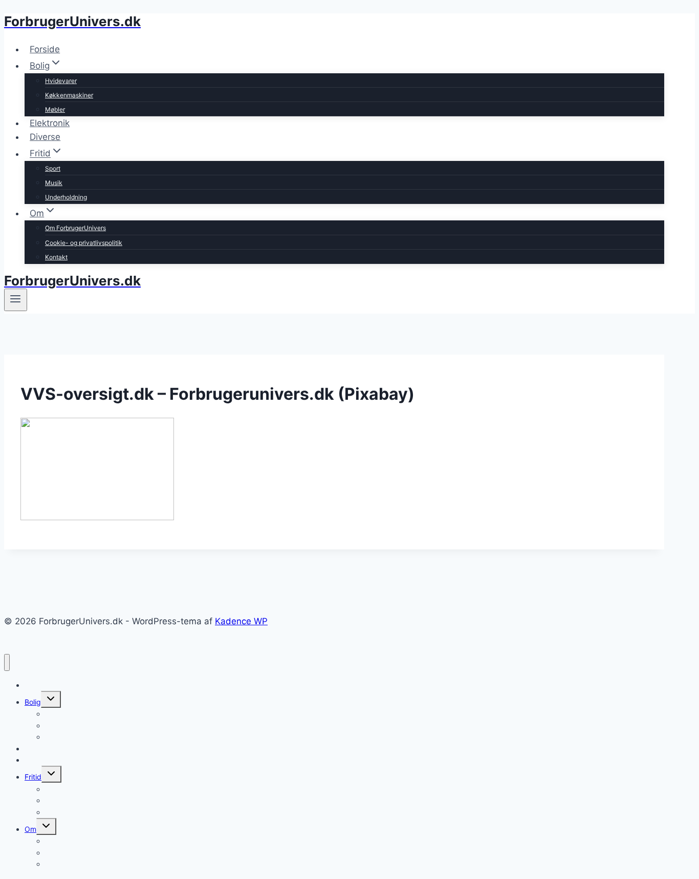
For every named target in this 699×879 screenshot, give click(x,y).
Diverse (45, 137)
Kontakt (56, 257)
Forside (45, 49)
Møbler (55, 109)
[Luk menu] (7, 662)
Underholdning (66, 197)
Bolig (33, 702)
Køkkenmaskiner (69, 95)
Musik (53, 183)
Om (30, 829)
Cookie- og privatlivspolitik (83, 243)
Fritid (33, 776)
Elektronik (50, 123)
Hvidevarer (61, 81)
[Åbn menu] (15, 300)
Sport (52, 168)
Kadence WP (241, 621)
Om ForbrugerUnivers (75, 228)
